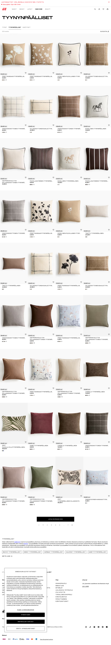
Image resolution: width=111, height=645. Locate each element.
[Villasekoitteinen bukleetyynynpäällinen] (97, 54)
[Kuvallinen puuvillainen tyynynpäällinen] (69, 54)
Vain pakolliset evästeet (26, 621)
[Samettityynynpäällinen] (42, 423)
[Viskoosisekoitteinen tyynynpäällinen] (14, 106)
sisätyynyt (17, 542)
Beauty (47, 9)
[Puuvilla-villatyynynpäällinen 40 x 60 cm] (14, 423)
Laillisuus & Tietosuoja (64, 590)
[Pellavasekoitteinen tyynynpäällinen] (14, 159)
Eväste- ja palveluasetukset (25, 628)
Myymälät (59, 588)
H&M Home (38, 9)
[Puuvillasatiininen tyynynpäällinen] (42, 159)
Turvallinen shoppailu (64, 594)
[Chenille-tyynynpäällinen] (97, 369)
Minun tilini (60, 585)
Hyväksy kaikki (25, 614)
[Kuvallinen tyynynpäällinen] (97, 106)
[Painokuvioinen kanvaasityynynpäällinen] (97, 477)
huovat (26, 543)
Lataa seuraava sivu (55, 519)
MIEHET (21, 9)
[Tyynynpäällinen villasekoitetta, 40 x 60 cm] (69, 477)
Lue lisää (85, 586)
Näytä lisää (6, 556)
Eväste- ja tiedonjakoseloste (25, 609)
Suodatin (103, 31)
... (63, 525)
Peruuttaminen (61, 599)
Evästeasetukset (62, 601)
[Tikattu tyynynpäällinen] (97, 211)
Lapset (29, 9)
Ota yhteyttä (60, 592)
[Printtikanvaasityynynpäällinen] (14, 54)
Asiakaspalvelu (61, 583)
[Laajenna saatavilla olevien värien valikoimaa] (59, 80)
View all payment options (46, 639)
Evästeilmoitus (61, 597)
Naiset (14, 9)
